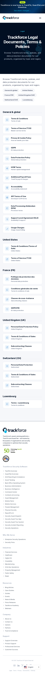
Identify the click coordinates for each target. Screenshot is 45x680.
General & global (11, 90)
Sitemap (33, 670)
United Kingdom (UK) (26, 95)
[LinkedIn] (18, 665)
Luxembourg (27, 100)
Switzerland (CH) (11, 100)
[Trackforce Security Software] (14, 430)
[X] (22, 665)
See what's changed (22, 11)
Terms (14, 670)
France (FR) (9, 95)
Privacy (20, 670)
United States (27, 90)
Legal (10, 670)
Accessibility (26, 670)
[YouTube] (14, 665)
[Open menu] (40, 18)
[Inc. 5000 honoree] (13, 451)
